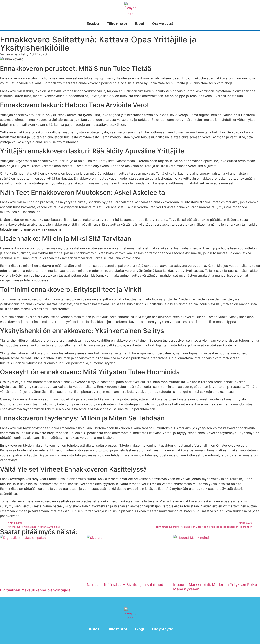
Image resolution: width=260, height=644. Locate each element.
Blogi (139, 24)
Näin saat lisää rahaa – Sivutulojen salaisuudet (127, 584)
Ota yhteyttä (162, 24)
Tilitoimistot (117, 24)
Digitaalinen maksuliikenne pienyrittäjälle (35, 590)
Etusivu (93, 24)
